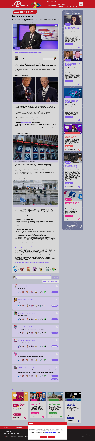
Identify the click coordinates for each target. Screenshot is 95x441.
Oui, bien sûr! (43, 436)
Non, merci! (51, 436)
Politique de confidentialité (50, 432)
